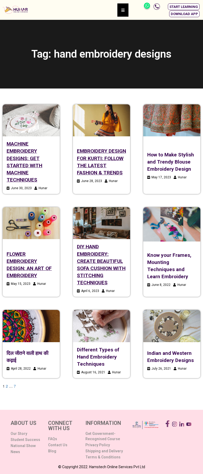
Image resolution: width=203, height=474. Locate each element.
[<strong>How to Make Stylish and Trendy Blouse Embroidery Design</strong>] (171, 120)
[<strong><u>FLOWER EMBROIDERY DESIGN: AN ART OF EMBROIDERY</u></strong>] (31, 223)
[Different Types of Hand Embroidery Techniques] (101, 326)
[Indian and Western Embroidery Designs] (171, 326)
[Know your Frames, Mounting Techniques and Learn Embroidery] (171, 224)
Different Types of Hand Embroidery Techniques (98, 357)
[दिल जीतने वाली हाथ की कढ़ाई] (31, 326)
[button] (184, 6)
